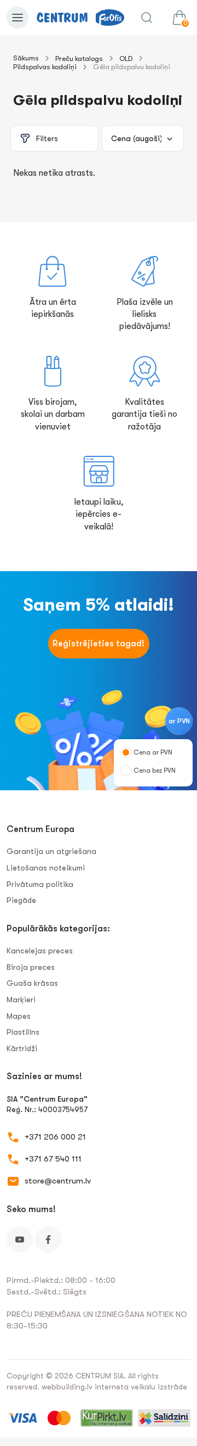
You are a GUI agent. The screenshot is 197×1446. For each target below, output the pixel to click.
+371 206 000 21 (55, 1137)
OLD (125, 58)
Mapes (19, 1016)
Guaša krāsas (32, 983)
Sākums (26, 58)
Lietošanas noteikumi (46, 867)
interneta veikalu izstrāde (141, 1386)
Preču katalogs (79, 58)
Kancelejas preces (40, 950)
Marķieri (21, 999)
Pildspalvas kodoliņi (45, 67)
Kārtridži (22, 1048)
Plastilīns (23, 1032)
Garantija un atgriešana (51, 851)
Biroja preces (31, 967)
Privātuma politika (40, 884)
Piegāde (21, 900)
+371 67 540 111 (53, 1159)
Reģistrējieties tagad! (98, 644)
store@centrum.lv (58, 1181)
